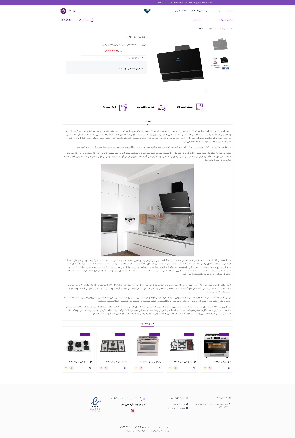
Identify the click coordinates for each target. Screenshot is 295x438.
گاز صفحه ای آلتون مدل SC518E (185, 362)
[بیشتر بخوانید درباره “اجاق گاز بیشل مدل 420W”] (229, 368)
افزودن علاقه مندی (134, 69)
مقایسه (121, 69)
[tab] (148, 121)
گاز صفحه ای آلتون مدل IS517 (116, 362)
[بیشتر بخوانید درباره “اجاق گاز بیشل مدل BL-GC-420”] (159, 368)
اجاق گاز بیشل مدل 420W (222, 362)
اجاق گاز (225, 29)
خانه (231, 29)
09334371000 (113, 51)
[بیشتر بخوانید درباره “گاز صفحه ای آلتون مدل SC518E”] (194, 368)
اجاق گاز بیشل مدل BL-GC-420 (150, 362)
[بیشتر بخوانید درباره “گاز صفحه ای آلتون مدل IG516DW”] (90, 368)
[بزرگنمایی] (206, 91)
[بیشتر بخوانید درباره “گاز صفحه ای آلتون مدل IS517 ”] (125, 368)
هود (217, 29)
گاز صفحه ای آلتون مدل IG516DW (80, 362)
